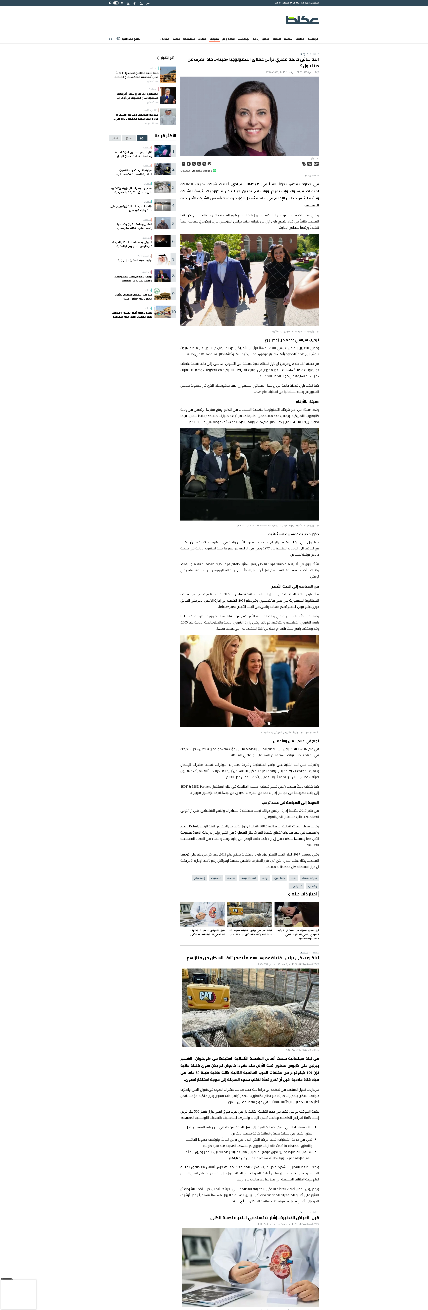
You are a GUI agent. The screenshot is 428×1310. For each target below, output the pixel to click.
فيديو (266, 38)
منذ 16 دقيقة (151, 123)
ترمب (265, 877)
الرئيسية (313, 38)
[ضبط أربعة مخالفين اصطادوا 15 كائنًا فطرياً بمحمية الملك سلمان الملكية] (168, 75)
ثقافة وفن (228, 38)
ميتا (293, 877)
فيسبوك (216, 877)
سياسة (288, 38)
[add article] (141, 3)
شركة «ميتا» (309, 877)
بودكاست (243, 38)
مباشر (176, 38)
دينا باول (279, 877)
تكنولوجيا (296, 886)
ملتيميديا (189, 38)
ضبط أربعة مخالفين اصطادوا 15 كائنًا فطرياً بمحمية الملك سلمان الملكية (136, 75)
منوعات (214, 38)
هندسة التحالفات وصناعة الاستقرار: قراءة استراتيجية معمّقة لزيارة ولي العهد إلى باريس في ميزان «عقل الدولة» (134, 117)
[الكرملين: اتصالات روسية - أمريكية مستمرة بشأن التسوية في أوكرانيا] (168, 95)
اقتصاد (277, 38)
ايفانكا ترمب (248, 877)
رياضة (255, 38)
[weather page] (134, 3)
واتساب (312, 886)
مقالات (202, 38)
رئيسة (231, 877)
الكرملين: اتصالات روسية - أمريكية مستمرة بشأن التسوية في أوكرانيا (137, 96)
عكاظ (314, 54)
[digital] (148, 3)
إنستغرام (199, 877)
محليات (300, 38)
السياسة (153, 89)
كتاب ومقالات (150, 110)
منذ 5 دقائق (152, 102)
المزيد (165, 38)
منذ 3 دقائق (152, 81)
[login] (128, 3)
